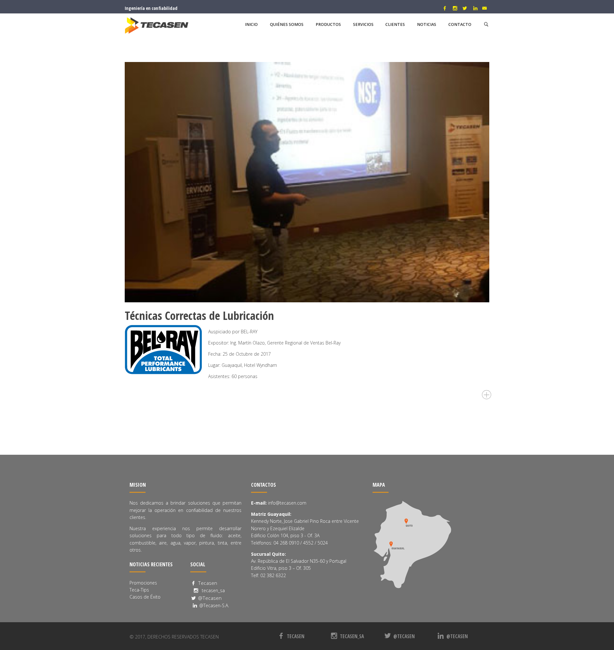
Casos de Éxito (145, 597)
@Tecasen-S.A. (213, 605)
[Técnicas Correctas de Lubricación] (307, 182)
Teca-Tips (139, 590)
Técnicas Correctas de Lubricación (199, 315)
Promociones (143, 583)
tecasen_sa (212, 590)
